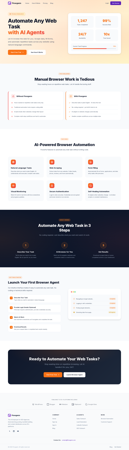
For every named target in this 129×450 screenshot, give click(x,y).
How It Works (36, 3)
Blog (51, 3)
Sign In (54, 425)
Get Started (115, 3)
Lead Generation (82, 422)
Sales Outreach (81, 418)
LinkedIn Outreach (82, 425)
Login (107, 3)
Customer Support (106, 422)
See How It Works (37, 52)
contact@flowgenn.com (69, 440)
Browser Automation (107, 418)
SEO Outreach (81, 428)
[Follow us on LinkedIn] (13, 431)
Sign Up (54, 422)
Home (27, 3)
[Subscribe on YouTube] (18, 431)
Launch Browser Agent (74, 375)
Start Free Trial (16, 52)
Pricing (45, 3)
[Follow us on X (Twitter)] (9, 431)
